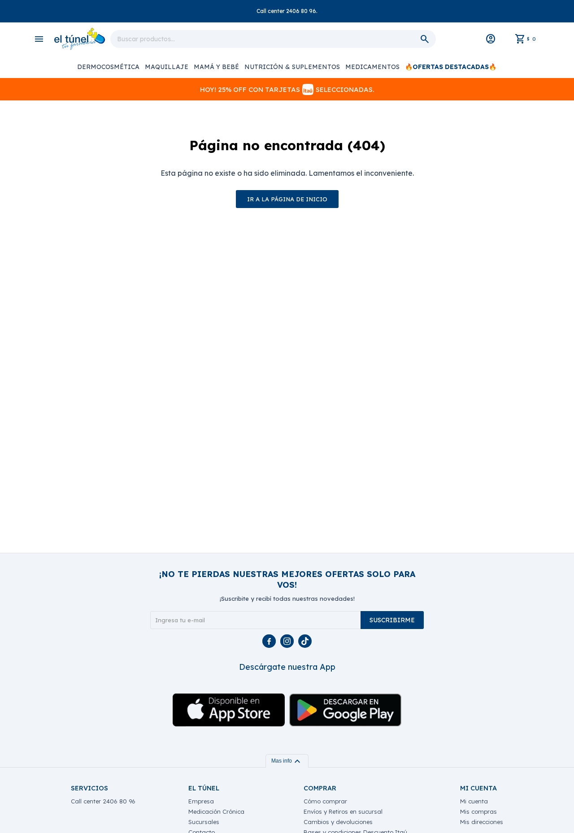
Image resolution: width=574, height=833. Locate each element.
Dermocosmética (108, 67)
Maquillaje (166, 67)
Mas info (287, 761)
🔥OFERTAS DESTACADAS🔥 (450, 67)
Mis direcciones (481, 821)
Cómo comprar (325, 801)
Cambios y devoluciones (338, 821)
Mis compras (478, 811)
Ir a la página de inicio (287, 199)
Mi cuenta (474, 801)
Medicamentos (372, 67)
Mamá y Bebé (216, 67)
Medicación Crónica (216, 811)
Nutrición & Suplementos (292, 67)
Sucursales (203, 821)
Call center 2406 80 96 (103, 801)
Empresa (201, 801)
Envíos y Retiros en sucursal (343, 811)
